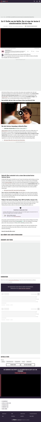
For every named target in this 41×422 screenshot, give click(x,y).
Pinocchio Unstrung (20, 373)
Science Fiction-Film (10, 361)
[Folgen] (11, 50)
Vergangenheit (17, 361)
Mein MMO (32, 416)
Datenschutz (22, 413)
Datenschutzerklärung (17, 216)
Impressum (4, 413)
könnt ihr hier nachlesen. (25, 288)
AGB (12, 413)
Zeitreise (3, 361)
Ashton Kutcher (5, 130)
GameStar (13, 416)
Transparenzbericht (33, 413)
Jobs (3, 416)
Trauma (23, 361)
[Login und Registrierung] (37, 1)
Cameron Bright (8, 182)
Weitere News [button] (13, 364)
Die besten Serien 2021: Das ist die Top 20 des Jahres (14, 190)
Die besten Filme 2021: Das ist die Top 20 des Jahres (14, 140)
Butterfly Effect (5, 96)
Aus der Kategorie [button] (28, 364)
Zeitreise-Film (29, 361)
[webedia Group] (20, 420)
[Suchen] (34, 1)
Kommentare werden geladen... (7, 282)
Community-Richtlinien (13, 280)
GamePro (22, 416)
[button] (32, 51)
